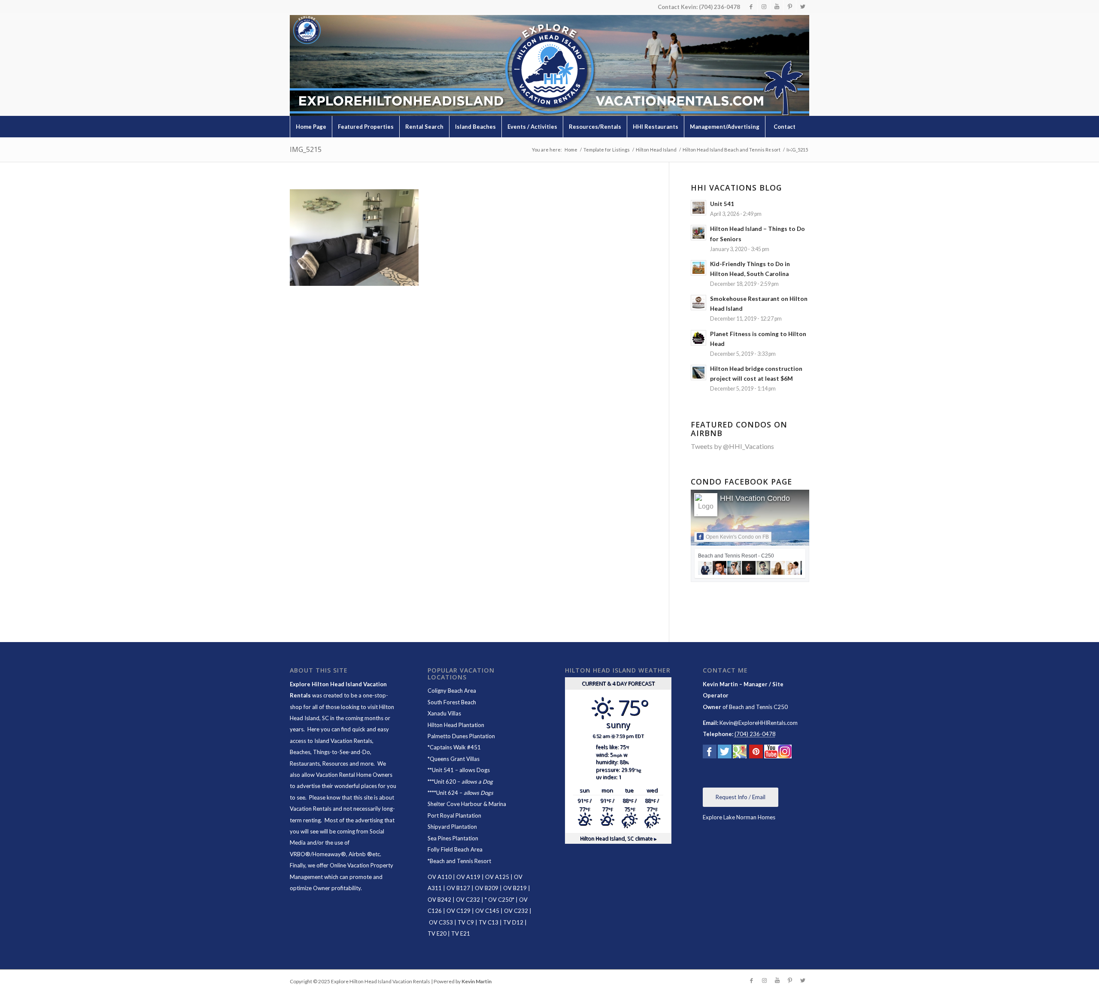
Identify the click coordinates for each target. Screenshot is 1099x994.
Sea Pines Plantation (453, 838)
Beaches (300, 752)
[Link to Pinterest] (789, 6)
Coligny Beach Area (452, 690)
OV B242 (439, 899)
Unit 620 (445, 781)
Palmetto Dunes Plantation (461, 736)
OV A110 (440, 876)
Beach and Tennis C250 (758, 706)
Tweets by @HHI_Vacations (732, 446)
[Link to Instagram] (764, 6)
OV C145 (487, 910)
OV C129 (458, 910)
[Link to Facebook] (751, 6)
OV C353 (441, 922)
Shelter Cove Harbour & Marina (467, 803)
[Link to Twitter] (802, 6)
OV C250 (499, 899)
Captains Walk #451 (455, 747)
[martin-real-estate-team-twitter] (725, 753)
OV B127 (458, 888)
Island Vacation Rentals (343, 740)
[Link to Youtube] (777, 6)
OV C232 (468, 899)
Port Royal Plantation (454, 815)
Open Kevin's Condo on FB (737, 537)
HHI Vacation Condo (755, 498)
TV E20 (437, 933)
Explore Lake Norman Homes (739, 817)
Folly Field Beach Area (455, 849)
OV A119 (468, 876)
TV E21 (460, 933)
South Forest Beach (452, 702)
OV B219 (515, 888)
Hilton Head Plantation (456, 724)
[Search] (790, 148)
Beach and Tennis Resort (460, 861)
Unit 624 (447, 792)
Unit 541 (443, 770)
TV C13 (488, 922)
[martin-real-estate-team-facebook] (709, 753)
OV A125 (497, 876)
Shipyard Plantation (452, 826)
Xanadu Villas (444, 713)
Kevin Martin (476, 981)
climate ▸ (618, 838)
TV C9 (466, 922)
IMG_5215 (306, 149)
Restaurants (305, 763)
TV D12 (513, 922)
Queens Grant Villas (455, 758)
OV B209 (486, 888)
